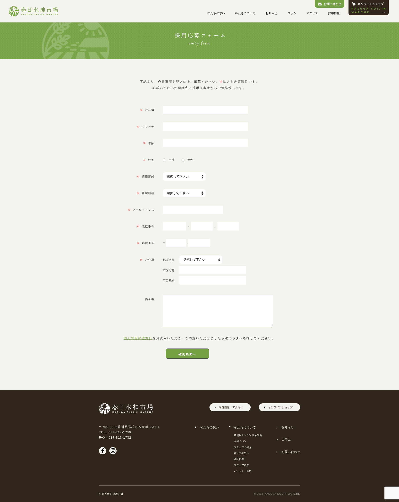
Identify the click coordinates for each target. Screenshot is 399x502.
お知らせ (271, 13)
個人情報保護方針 (138, 338)
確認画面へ (188, 354)
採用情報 (334, 13)
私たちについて (245, 13)
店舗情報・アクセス (231, 407)
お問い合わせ (332, 4)
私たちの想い (216, 13)
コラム (291, 13)
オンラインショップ (371, 4)
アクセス (312, 13)
